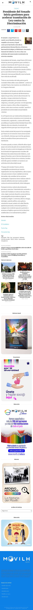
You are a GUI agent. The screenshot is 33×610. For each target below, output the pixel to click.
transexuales (22, 239)
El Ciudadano (5, 224)
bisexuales (3, 237)
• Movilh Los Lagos (5, 594)
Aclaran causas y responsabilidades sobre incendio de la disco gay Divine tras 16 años (16, 248)
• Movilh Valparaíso (6, 585)
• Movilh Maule (4, 588)
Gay (11, 237)
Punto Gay (4, 228)
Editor (6, 279)
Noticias (16, 8)
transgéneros (4, 241)
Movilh (12, 239)
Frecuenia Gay (5, 232)
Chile (8, 237)
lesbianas (22, 237)
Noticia (16, 239)
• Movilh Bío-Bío (5, 591)
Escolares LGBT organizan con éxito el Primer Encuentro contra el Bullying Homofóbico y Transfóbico (14, 255)
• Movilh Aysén (4, 596)
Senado (3, 220)
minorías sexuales (5, 239)
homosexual (16, 237)
